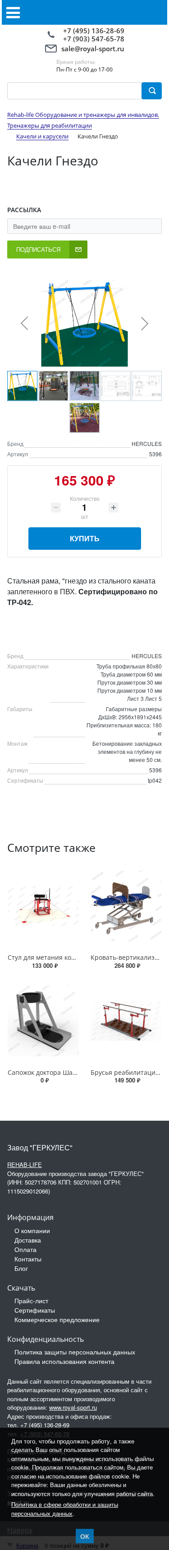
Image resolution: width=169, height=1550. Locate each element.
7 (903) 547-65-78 (95, 38)
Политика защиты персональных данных (74, 1351)
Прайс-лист (31, 1300)
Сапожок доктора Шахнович (51, 1072)
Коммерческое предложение (57, 1319)
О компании (32, 1230)
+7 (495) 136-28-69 (93, 30)
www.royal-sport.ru (73, 1407)
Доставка (27, 1239)
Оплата (25, 1249)
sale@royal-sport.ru (92, 48)
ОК (84, 1536)
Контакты (27, 1258)
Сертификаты (34, 1309)
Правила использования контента (64, 1361)
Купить (85, 538)
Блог (21, 1268)
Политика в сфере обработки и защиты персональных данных (64, 1509)
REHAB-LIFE (24, 1164)
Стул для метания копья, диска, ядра (64, 957)
